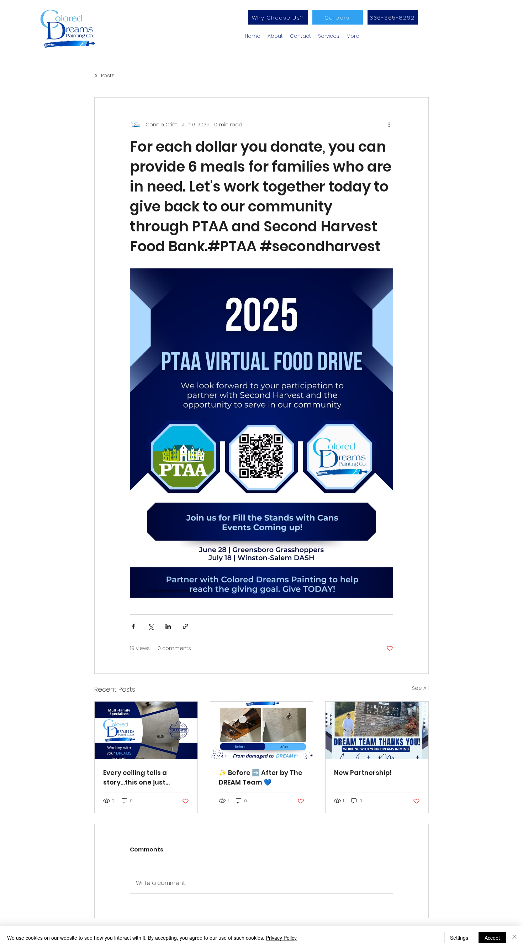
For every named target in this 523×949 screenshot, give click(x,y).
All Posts (104, 75)
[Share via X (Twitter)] (150, 626)
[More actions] (389, 124)
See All (420, 688)
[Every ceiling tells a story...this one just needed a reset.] (146, 730)
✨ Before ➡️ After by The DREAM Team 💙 (260, 777)
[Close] (514, 937)
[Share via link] (185, 626)
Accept (492, 937)
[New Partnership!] (377, 730)
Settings (459, 937)
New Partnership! (363, 772)
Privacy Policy (281, 937)
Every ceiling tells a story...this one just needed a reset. (135, 777)
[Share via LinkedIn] (168, 626)
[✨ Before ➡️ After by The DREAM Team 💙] (261, 730)
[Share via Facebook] (133, 626)
